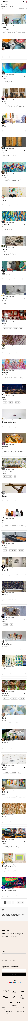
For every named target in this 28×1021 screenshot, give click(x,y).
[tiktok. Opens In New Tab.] (19, 1002)
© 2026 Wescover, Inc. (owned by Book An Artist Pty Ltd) (13, 1008)
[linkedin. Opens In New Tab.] (15, 1002)
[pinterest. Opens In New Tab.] (13, 1002)
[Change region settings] (26, 2)
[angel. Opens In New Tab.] (18, 1002)
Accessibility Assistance (9, 960)
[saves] (21, 2)
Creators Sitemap (20, 1011)
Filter (5, 8)
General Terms (14, 1013)
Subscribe (14, 974)
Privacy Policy (6, 1013)
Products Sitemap (8, 1011)
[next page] (22, 902)
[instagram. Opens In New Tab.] (9, 1002)
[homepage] (6, 1)
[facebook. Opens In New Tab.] (11, 1002)
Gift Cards (5, 955)
